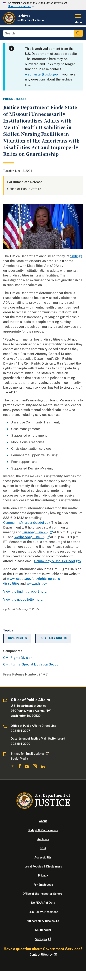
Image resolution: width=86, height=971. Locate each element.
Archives (43, 839)
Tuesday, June (35, 532)
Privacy (43, 875)
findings (76, 256)
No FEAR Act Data (43, 902)
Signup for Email (27, 753)
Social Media (19, 758)
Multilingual (43, 930)
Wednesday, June (29, 537)
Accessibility (43, 857)
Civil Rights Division (17, 658)
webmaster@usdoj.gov (42, 74)
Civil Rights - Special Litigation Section (31, 664)
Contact (41, 954)
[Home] (24, 23)
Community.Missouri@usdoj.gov (26, 523)
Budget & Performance (43, 830)
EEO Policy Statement (43, 912)
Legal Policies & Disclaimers (43, 866)
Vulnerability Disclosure (43, 921)
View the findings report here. (25, 591)
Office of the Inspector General (43, 893)
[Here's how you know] (43, 5)
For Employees (43, 884)
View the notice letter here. (23, 599)
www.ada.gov (37, 583)
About (43, 821)
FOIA (43, 848)
